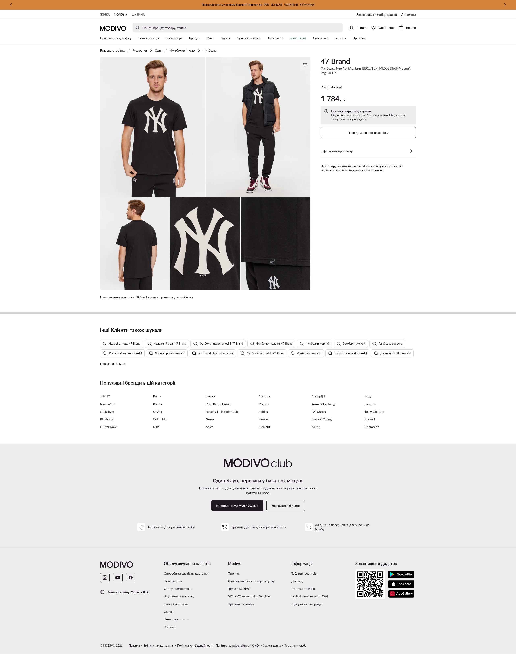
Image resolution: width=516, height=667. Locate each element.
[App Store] (401, 584)
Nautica (264, 396)
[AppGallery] (401, 594)
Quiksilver (107, 411)
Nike (156, 427)
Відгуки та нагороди (306, 604)
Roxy (368, 396)
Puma (157, 396)
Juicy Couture (374, 411)
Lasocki (211, 396)
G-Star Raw (108, 427)
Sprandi (370, 419)
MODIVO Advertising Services (249, 596)
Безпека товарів (303, 588)
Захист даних (272, 645)
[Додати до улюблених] (305, 65)
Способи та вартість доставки (186, 573)
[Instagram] (105, 577)
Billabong (106, 419)
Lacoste (370, 404)
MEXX (316, 427)
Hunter (264, 419)
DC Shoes (319, 411)
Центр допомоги (176, 619)
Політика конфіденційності (194, 645)
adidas (263, 411)
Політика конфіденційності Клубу (238, 645)
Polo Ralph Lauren (219, 404)
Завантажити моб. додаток (377, 14)
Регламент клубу (295, 645)
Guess (210, 419)
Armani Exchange (324, 404)
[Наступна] (505, 5)
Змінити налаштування (159, 645)
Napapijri (318, 396)
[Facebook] (130, 577)
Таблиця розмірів (304, 573)
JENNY (105, 396)
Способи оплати (176, 604)
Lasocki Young (322, 419)
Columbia (159, 419)
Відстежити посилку (179, 596)
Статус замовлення (178, 588)
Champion (372, 427)
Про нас (234, 573)
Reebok (264, 404)
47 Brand (335, 61)
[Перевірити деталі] (411, 151)
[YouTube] (118, 577)
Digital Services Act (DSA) (309, 596)
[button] (152, 127)
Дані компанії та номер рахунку (251, 581)
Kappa (157, 404)
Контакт (170, 627)
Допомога (408, 14)
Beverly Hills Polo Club (222, 411)
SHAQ (157, 411)
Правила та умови (241, 604)
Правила (134, 645)
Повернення (173, 581)
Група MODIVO (239, 588)
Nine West (107, 404)
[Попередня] (11, 5)
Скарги (169, 611)
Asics (209, 427)
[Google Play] (401, 575)
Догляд (297, 581)
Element (264, 427)
